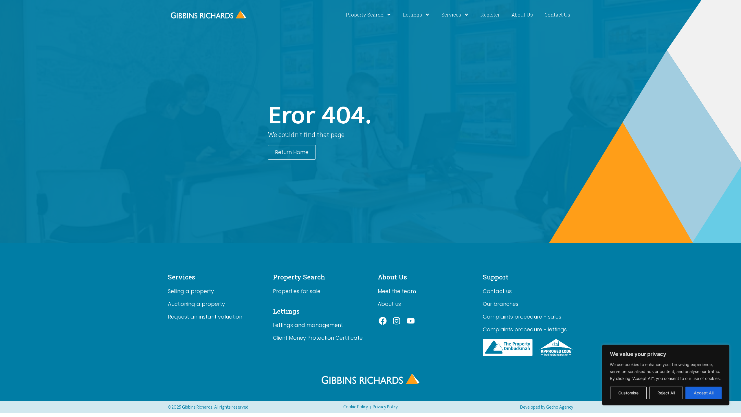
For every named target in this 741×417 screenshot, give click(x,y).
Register (490, 14)
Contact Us (557, 14)
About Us (522, 14)
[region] (665, 375)
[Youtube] (411, 321)
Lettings (412, 14)
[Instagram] (397, 321)
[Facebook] (383, 321)
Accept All (704, 392)
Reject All (666, 392)
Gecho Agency (559, 407)
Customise (628, 392)
